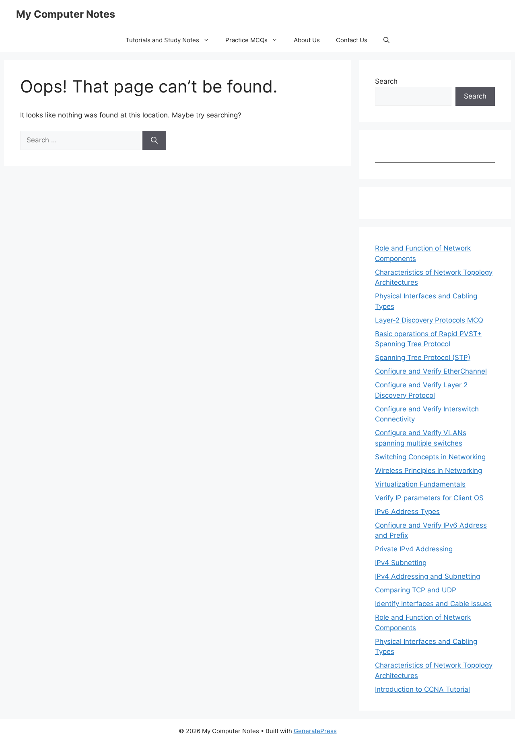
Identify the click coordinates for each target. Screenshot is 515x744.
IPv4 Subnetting (400, 563)
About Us (307, 40)
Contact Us (351, 40)
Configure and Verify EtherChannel (431, 371)
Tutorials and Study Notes (162, 40)
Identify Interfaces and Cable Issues (433, 604)
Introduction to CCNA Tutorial (422, 689)
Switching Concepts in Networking (430, 457)
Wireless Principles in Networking (428, 471)
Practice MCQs (246, 40)
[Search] (154, 140)
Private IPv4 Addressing (414, 549)
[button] (386, 40)
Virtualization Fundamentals (420, 484)
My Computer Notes (65, 14)
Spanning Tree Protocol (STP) (422, 358)
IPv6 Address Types (407, 512)
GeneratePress (315, 731)
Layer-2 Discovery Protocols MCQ (429, 320)
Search (386, 81)
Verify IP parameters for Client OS (429, 498)
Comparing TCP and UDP (415, 590)
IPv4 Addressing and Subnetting (427, 576)
